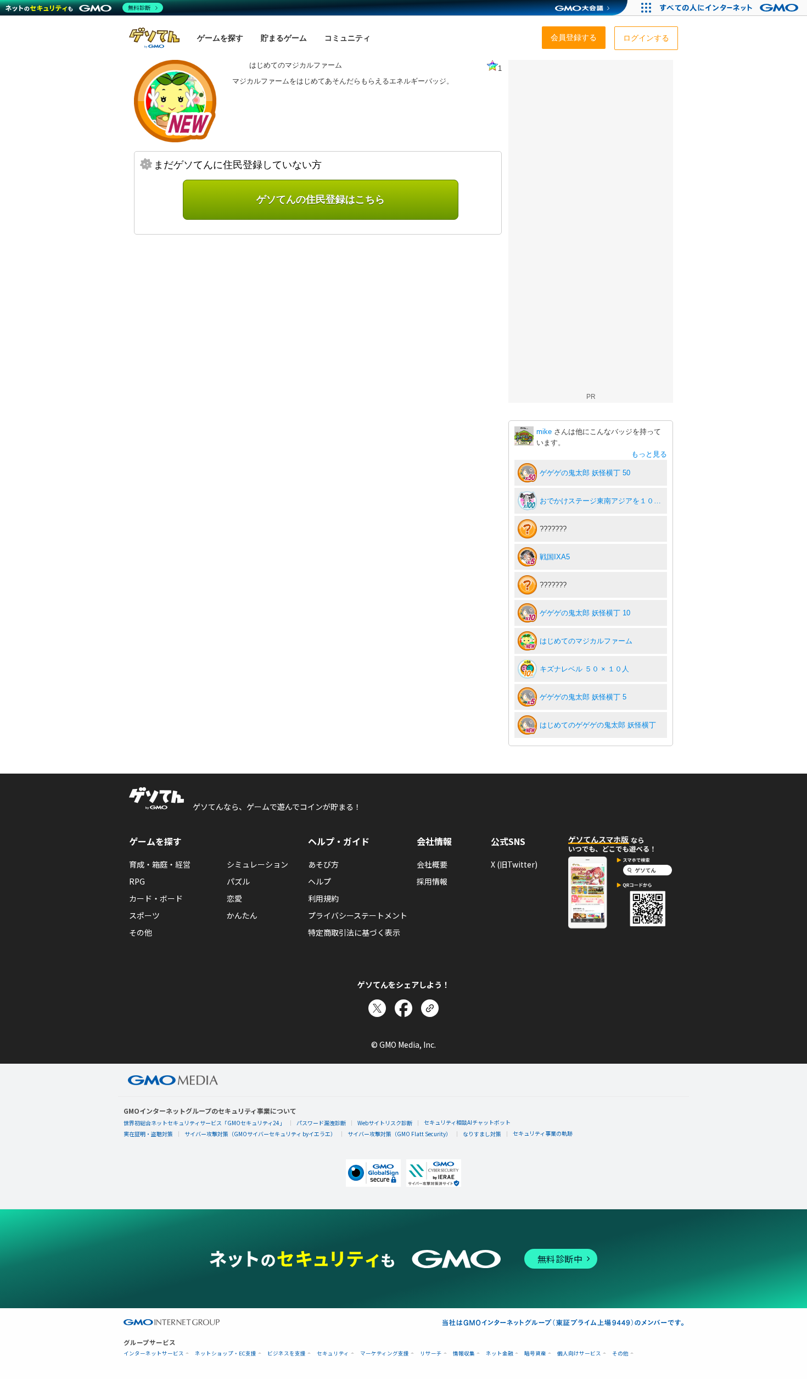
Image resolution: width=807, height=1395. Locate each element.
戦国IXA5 (555, 557)
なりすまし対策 (482, 1134)
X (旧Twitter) (514, 864)
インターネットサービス (154, 1353)
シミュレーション (257, 864)
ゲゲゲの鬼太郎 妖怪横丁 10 (585, 613)
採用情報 (432, 881)
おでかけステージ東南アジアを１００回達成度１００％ (602, 501)
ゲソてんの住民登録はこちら (320, 199)
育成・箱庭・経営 (159, 864)
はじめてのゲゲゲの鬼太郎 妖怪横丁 (598, 725)
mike (545, 431)
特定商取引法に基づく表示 (354, 932)
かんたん (242, 915)
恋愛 (234, 898)
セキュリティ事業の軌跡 (543, 1133)
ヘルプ (319, 881)
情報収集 (464, 1353)
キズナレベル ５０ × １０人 (584, 669)
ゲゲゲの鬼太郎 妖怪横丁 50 (585, 473)
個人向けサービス (579, 1353)
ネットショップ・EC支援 (225, 1353)
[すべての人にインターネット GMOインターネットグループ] (730, 7)
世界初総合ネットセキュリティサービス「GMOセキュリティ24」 (204, 1123)
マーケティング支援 (384, 1353)
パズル (238, 881)
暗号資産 (535, 1353)
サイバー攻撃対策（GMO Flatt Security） (399, 1134)
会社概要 (432, 864)
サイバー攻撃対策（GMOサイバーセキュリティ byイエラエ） (260, 1134)
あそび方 (323, 864)
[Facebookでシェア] (403, 1008)
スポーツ (144, 915)
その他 (140, 932)
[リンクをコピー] (430, 1008)
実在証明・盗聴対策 (148, 1134)
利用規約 (323, 898)
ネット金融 (499, 1353)
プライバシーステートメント (357, 915)
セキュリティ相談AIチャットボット (467, 1122)
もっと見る (649, 454)
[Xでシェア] (377, 1008)
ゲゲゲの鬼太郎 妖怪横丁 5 (583, 697)
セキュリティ (333, 1353)
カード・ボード (156, 898)
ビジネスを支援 (286, 1353)
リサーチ (431, 1353)
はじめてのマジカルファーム (586, 641)
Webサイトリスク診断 (384, 1123)
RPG (137, 881)
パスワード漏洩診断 (321, 1123)
